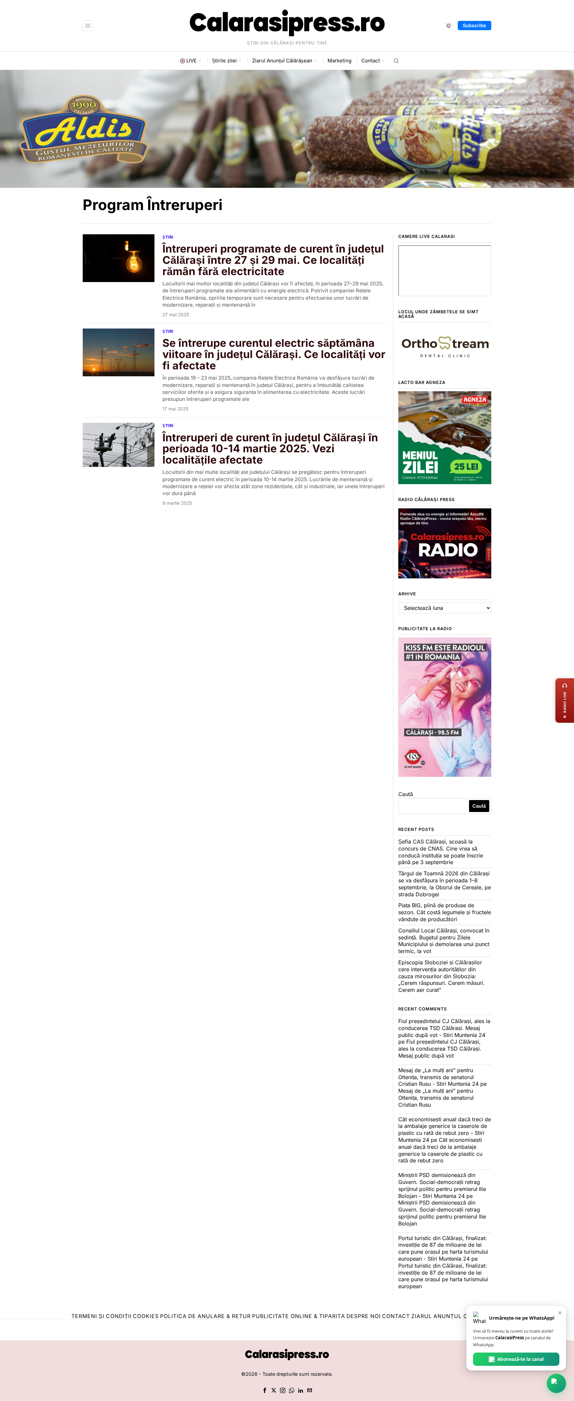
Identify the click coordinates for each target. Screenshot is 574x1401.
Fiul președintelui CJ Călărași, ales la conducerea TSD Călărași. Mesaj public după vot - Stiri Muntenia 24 (444, 1028)
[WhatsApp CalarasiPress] (556, 1383)
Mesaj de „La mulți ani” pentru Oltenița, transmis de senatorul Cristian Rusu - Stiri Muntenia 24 (438, 1077)
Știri (167, 237)
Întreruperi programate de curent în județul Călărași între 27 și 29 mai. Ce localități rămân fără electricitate (273, 260)
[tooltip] (265, 1390)
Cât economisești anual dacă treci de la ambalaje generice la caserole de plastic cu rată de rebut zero (440, 1150)
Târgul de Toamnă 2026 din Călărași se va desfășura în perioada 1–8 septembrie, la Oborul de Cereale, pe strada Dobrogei (444, 883)
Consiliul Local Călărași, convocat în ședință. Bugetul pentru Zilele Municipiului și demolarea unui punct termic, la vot (443, 940)
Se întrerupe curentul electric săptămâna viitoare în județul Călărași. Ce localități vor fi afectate (273, 354)
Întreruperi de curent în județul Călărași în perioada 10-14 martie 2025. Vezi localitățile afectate (270, 449)
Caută (405, 794)
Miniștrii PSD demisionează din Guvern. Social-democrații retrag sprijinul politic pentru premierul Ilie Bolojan (442, 1212)
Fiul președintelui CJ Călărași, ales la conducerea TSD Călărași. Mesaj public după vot (439, 1048)
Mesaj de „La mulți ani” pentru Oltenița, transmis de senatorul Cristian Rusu (436, 1097)
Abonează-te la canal (520, 1359)
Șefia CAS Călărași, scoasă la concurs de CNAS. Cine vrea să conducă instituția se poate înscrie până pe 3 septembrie (440, 851)
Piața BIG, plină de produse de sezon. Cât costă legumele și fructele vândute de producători (444, 912)
